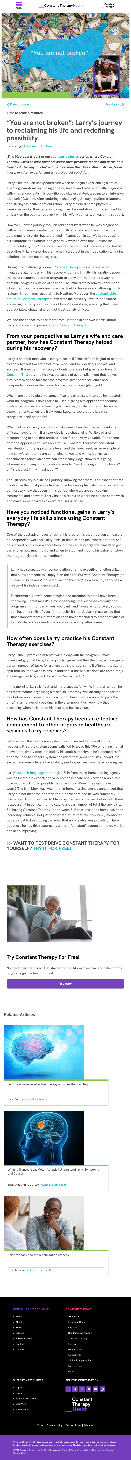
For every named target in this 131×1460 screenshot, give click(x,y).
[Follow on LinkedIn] (82, 1389)
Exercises (73, 1344)
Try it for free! (52, 848)
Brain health (47, 146)
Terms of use (73, 1425)
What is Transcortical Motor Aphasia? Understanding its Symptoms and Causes (53, 1172)
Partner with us (24, 1338)
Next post (113, 104)
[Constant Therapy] (108, 5)
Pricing (71, 1371)
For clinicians (75, 1349)
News (18, 1327)
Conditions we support (80, 1333)
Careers (20, 1349)
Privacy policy (55, 1425)
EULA (40, 1425)
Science (20, 1333)
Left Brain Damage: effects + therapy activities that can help (48, 1084)
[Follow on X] (75, 1389)
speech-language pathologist (40, 773)
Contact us (21, 1344)
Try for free (74, 1316)
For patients (74, 1355)
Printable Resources (26, 1398)
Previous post (20, 104)
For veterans (75, 1366)
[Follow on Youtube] (95, 1389)
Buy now (72, 1327)
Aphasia (30, 146)
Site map (89, 1425)
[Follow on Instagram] (102, 1389)
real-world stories (65, 156)
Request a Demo (76, 1322)
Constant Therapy (67, 267)
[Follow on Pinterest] (88, 1389)
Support (20, 1393)
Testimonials (22, 1409)
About (19, 1322)
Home (19, 1316)
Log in (19, 1387)
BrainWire (21, 1404)
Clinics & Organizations (80, 1360)
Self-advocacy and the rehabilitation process (38, 1255)
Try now (65, 984)
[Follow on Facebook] (68, 1389)
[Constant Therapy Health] (61, 5)
